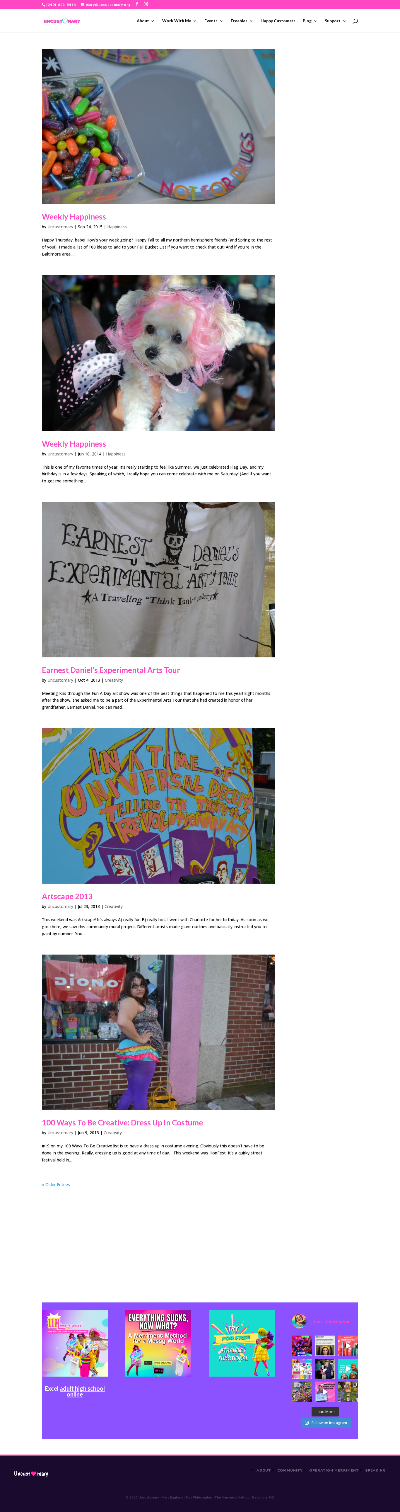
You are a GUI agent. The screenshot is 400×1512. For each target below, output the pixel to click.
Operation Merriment (334, 1470)
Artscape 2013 (67, 896)
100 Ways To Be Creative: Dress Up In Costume (122, 1122)
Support (333, 21)
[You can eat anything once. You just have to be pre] (325, 1392)
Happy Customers (278, 21)
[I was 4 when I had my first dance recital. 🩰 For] (325, 1369)
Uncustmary (31, 1473)
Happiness (117, 226)
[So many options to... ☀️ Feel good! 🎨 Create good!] (302, 1369)
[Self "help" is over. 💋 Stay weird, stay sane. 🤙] (348, 1369)
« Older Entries (56, 1184)
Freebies (239, 21)
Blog (307, 21)
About (143, 21)
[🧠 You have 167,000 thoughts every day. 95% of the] (348, 1345)
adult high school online (82, 1391)
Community (290, 1470)
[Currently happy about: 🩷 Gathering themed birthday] (348, 1392)
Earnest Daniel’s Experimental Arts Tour (111, 670)
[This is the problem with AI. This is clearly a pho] (325, 1345)
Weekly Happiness (74, 216)
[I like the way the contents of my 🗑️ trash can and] (302, 1392)
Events (211, 21)
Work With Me (176, 21)
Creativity (114, 680)
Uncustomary (60, 226)
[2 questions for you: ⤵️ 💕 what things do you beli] (302, 1345)
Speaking (375, 1470)
